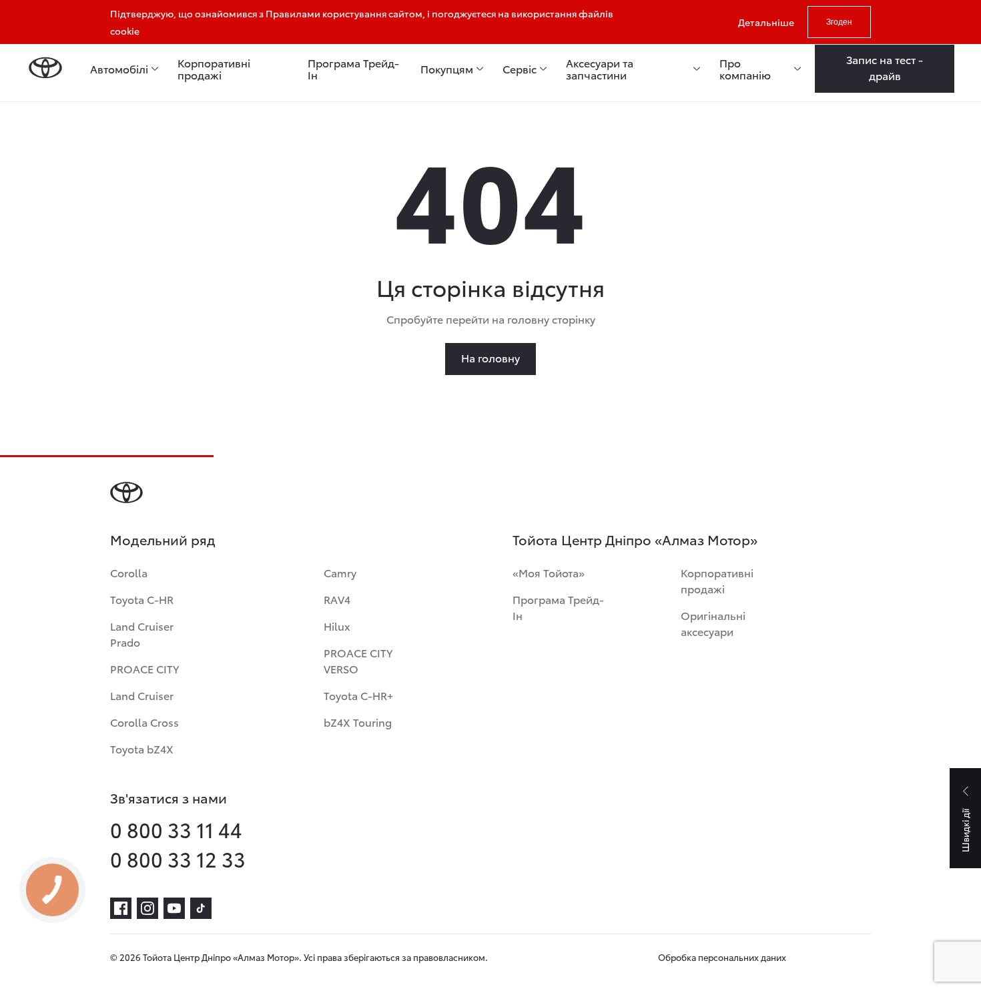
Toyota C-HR (142, 599)
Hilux (337, 625)
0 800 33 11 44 (176, 829)
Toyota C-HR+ (358, 695)
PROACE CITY (144, 668)
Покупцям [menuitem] (446, 69)
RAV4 (337, 599)
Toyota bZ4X (142, 748)
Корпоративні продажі (717, 580)
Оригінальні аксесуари (713, 623)
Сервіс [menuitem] (520, 69)
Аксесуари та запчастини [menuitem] (599, 69)
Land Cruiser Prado (142, 633)
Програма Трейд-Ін (558, 607)
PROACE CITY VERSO (358, 660)
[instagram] (147, 908)
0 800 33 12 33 (178, 859)
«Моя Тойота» (549, 572)
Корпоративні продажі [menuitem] (214, 69)
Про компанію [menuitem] (745, 69)
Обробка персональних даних (722, 957)
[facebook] (120, 908)
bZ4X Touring (358, 721)
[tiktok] (201, 908)
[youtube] (174, 908)
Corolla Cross (144, 721)
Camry (340, 572)
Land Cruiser (142, 695)
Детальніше (766, 22)
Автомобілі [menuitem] (119, 69)
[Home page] (45, 68)
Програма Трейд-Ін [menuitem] (353, 69)
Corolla (128, 572)
